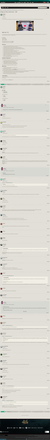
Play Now (44, 2)
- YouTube (25, 311)
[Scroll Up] (1, 439)
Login (48, 2)
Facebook (4, 99)
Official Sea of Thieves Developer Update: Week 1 (25, 20)
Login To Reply (2, 84)
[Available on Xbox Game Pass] (34, 428)
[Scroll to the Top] (0, 439)
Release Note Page (5, 91)
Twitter (4, 100)
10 (46, 223)
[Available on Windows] (22, 428)
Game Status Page (5, 92)
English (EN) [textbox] (3, 435)
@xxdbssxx (3, 325)
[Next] (28, 415)
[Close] (49, 0)
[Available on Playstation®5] (15, 428)
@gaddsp (3, 336)
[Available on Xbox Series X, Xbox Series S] (9, 428)
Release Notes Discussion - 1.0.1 (9, 182)
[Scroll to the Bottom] (5, 439)
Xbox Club (5, 96)
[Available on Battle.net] (40, 428)
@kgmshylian (4, 184)
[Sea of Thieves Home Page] (3, 2)
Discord (4, 95)
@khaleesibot (4, 109)
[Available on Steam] (28, 428)
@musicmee (3, 182)
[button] (4, 435)
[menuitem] (15, 2)
